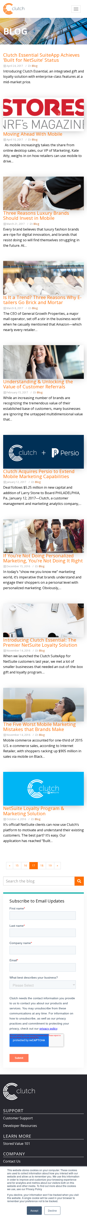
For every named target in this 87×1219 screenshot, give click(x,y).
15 (17, 865)
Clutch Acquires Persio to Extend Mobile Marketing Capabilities (39, 473)
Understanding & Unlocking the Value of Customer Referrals (38, 384)
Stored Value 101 (16, 1143)
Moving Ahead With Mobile (32, 134)
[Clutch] (13, 9)
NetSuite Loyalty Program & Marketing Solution (33, 810)
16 (25, 865)
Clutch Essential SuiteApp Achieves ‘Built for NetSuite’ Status (41, 57)
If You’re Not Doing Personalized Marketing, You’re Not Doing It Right (43, 558)
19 (50, 865)
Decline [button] (52, 1210)
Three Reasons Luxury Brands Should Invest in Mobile (36, 215)
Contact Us (11, 1161)
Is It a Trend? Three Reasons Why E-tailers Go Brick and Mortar (42, 299)
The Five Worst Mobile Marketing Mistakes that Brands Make (39, 726)
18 (41, 865)
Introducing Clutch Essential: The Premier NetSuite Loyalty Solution (40, 642)
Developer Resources (20, 1125)
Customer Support (18, 1118)
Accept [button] (34, 1210)
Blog (34, 66)
